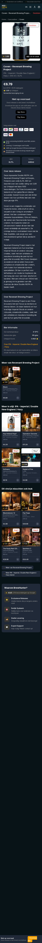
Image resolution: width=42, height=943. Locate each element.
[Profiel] (34, 7)
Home (4, 19)
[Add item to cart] (17, 397)
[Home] (4, 7)
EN (26, 7)
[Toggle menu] (30, 7)
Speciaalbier (12, 19)
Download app (32, 939)
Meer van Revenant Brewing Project (17, 567)
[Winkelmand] (39, 7)
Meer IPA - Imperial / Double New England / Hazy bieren (20, 574)
